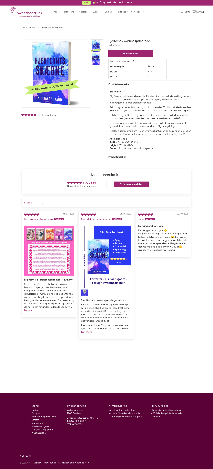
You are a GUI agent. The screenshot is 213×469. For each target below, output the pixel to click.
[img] (31, 215)
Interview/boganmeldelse (43, 417)
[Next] (34, 44)
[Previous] (27, 44)
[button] (29, 115)
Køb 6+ (113, 72)
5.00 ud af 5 (90, 183)
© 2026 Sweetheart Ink (31, 463)
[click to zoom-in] (85, 44)
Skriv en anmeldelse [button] (131, 184)
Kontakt (35, 420)
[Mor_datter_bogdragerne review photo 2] (84, 292)
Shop (86, 3)
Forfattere (68, 12)
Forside (34, 410)
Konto (187, 12)
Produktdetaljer (117, 157)
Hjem (23, 27)
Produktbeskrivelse (118, 84)
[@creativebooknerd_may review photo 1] (49, 250)
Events (96, 12)
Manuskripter (37, 423)
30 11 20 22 (80, 421)
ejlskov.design (62, 463)
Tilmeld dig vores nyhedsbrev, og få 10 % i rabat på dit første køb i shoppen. (166, 413)
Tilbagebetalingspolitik (42, 430)
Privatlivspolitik (38, 433)
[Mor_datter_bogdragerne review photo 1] (106, 256)
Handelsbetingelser (40, 426)
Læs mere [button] (29, 310)
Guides (108, 12)
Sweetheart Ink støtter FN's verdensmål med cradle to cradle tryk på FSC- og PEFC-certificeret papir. (127, 413)
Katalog (83, 12)
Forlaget (121, 12)
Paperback (31, 27)
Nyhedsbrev (137, 12)
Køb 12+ (114, 77)
